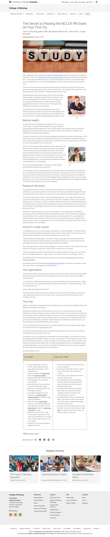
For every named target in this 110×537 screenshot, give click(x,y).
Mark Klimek (71, 258)
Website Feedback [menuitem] (25, 528)
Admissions (29, 14)
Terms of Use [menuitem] (57, 528)
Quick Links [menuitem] (89, 2)
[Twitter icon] (16, 515)
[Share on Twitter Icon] (35, 440)
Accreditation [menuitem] (77, 528)
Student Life (50, 14)
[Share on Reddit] (48, 440)
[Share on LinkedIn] (44, 440)
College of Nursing (18, 8)
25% (54, 126)
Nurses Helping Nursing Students (54, 263)
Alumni (37, 433)
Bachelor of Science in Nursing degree (51, 77)
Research (73, 14)
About (81, 14)
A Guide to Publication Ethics (83, 476)
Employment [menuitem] (87, 528)
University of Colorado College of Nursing (52, 75)
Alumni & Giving (62, 14)
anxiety (25, 131)
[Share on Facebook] (40, 440)
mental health (43, 401)
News (87, 14)
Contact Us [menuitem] (13, 528)
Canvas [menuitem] (81, 2)
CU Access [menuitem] (73, 2)
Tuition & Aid (39, 14)
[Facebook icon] (11, 515)
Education (31, 433)
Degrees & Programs (16, 14)
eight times (43, 327)
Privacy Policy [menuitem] (46, 528)
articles (33, 408)
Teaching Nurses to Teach (53, 474)
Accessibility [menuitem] (67, 528)
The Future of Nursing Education (20, 476)
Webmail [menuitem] (64, 2)
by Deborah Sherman (28, 37)
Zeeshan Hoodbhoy (40, 375)
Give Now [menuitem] (96, 528)
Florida (25, 104)
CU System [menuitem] (36, 528)
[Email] (53, 440)
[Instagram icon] (21, 515)
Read (29, 408)
